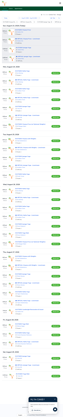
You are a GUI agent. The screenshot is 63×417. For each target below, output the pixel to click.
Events (11, 8)
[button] (20, 32)
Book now (56, 73)
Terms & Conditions (41, 415)
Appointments (18, 8)
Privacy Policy (31, 415)
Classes (5, 8)
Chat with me (37, 410)
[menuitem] (10, 22)
